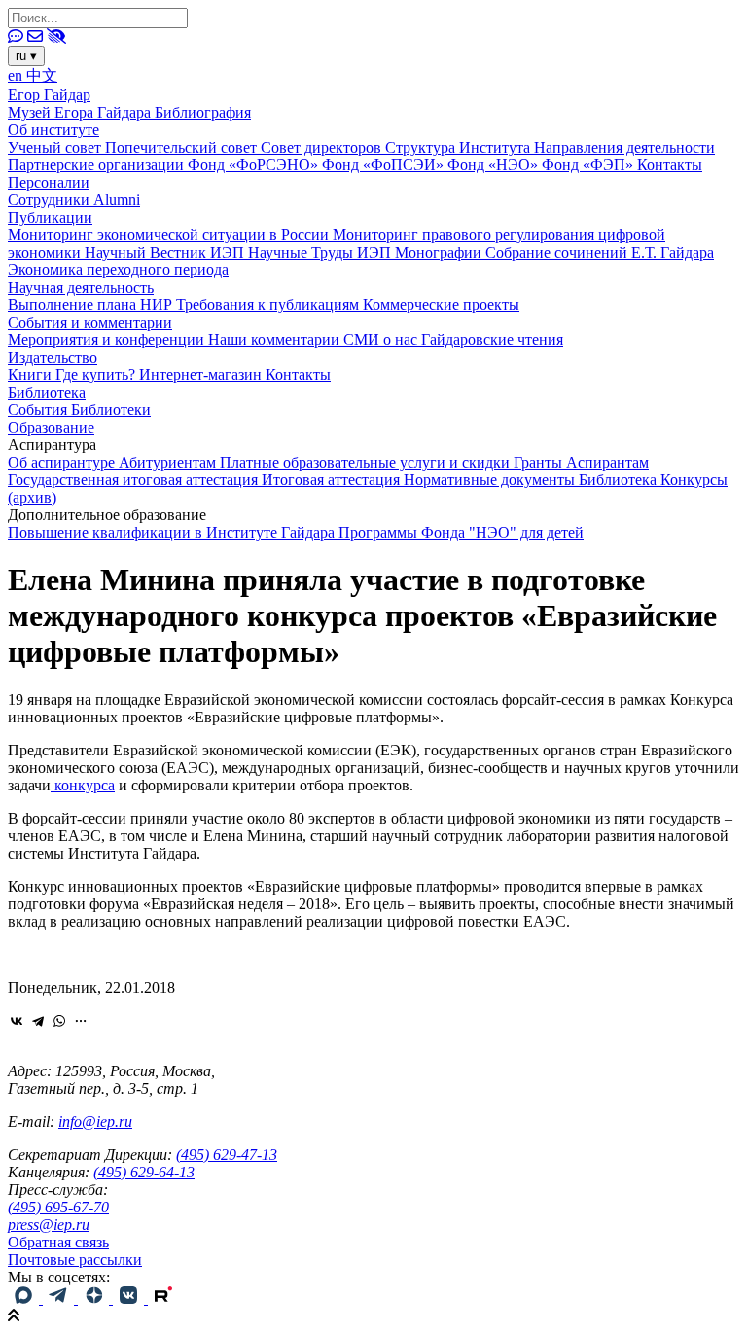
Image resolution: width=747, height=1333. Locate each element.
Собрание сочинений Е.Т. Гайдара (599, 252)
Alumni (116, 200)
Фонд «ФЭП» (589, 165)
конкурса (83, 785)
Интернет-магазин (202, 375)
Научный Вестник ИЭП (166, 252)
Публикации (50, 217)
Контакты (669, 165)
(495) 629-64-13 (144, 1172)
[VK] (130, 1298)
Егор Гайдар (49, 95)
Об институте (53, 130)
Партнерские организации (98, 165)
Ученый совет (56, 147)
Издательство (52, 357)
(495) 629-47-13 (226, 1154)
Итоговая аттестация (333, 480)
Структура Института (459, 147)
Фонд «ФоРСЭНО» (255, 165)
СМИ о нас (382, 340)
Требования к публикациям (269, 305)
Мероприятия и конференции (108, 340)
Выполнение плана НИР (92, 305)
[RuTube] (163, 1298)
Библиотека (47, 392)
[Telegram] (38, 1021)
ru (26, 56)
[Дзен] (95, 1298)
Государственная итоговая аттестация (135, 480)
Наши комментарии (275, 340)
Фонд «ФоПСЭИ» (384, 165)
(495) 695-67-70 (58, 1207)
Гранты (540, 462)
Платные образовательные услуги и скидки (367, 462)
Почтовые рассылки (75, 1259)
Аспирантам (607, 462)
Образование (51, 427)
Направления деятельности (624, 147)
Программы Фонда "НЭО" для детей (461, 532)
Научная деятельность (81, 287)
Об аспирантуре (63, 462)
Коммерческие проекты (441, 305)
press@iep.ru (48, 1224)
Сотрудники (50, 200)
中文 (41, 75)
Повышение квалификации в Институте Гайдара (173, 532)
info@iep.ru (95, 1121)
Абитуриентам (169, 462)
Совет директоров (323, 147)
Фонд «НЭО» (494, 165)
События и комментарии (90, 322)
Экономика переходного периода (118, 270)
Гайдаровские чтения (492, 340)
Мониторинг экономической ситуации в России (170, 235)
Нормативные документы (491, 480)
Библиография (203, 112)
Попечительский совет (183, 147)
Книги (31, 375)
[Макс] (25, 1298)
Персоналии (48, 182)
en (17, 75)
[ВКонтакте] (16, 1021)
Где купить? (97, 375)
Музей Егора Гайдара (81, 112)
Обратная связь (58, 1242)
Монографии (440, 252)
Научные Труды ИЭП (321, 252)
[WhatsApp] (59, 1021)
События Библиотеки (79, 410)
